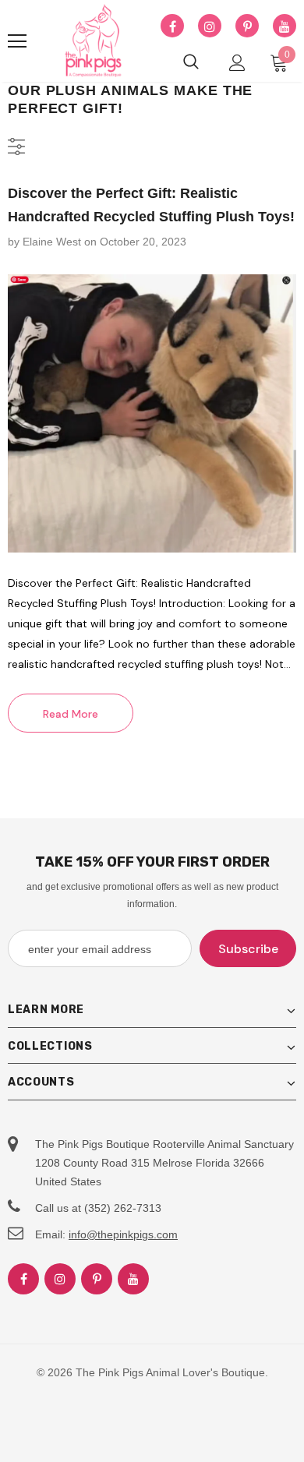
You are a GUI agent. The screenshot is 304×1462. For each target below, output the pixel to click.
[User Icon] (237, 63)
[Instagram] (209, 26)
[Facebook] (172, 26)
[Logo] (93, 41)
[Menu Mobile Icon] (17, 41)
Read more (70, 714)
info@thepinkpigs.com (123, 1234)
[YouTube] (284, 26)
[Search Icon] (191, 62)
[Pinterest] (247, 26)
